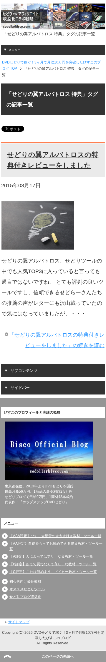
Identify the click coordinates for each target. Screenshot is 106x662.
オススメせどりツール (27, 589)
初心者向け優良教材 (25, 581)
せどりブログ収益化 (25, 597)
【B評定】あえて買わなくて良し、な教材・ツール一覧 (53, 564)
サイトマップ (18, 622)
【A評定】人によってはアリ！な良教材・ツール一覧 (51, 556)
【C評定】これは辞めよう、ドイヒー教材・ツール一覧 (53, 572)
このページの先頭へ (58, 656)
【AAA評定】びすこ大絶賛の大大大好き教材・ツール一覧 (55, 536)
